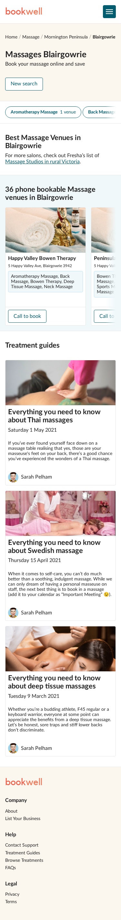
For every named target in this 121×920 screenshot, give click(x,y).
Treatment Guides (22, 853)
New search (24, 83)
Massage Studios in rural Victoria (42, 161)
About (11, 811)
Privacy (12, 894)
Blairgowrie (104, 37)
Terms (11, 902)
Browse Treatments (24, 860)
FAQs (10, 868)
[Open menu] (109, 11)
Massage (30, 37)
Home (11, 37)
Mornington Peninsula (66, 37)
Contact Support (21, 845)
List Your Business (22, 819)
